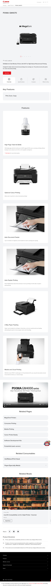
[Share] (9, 531)
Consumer (39, 2)
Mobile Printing (9, 429)
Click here (7, 153)
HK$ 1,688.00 (8, 60)
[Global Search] (45, 2)
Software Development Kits (13, 440)
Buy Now (7, 73)
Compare (33, 81)
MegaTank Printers (10, 418)
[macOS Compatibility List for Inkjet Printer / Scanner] (25, 500)
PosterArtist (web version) (12, 446)
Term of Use (31, 583)
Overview (9, 81)
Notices (5, 517)
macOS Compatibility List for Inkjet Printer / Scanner (20, 515)
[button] (21, 56)
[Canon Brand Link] (6, 2)
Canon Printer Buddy (11, 435)
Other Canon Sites (8, 579)
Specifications (21, 81)
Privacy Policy (39, 583)
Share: (5, 531)
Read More (7, 520)
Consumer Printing (10, 423)
